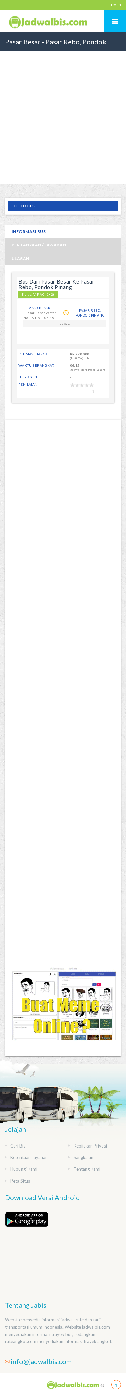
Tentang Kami (87, 1169)
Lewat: (64, 323)
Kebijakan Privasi (90, 1146)
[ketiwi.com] (63, 1009)
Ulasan (20, 258)
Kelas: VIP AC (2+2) (38, 294)
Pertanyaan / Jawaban (39, 244)
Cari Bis (17, 1146)
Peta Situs (20, 1181)
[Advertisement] (63, 133)
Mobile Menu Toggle (115, 21)
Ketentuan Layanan (29, 1157)
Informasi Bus (29, 231)
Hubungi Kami (23, 1169)
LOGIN (116, 5)
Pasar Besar (38, 308)
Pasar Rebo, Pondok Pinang (90, 312)
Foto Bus (24, 206)
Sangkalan (83, 1157)
